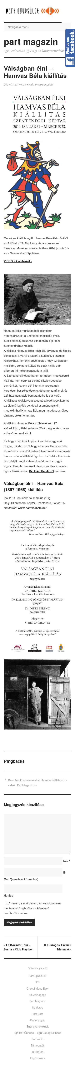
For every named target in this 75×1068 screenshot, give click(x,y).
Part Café (37, 1014)
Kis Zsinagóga (37, 995)
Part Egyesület (37, 976)
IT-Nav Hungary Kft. (38, 968)
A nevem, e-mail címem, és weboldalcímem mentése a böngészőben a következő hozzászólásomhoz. (33, 908)
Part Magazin (37, 1001)
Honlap (8, 895)
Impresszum (37, 1058)
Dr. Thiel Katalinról (41, 471)
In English (37, 1052)
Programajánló (44, 84)
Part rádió (37, 1039)
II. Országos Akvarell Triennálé (57, 947)
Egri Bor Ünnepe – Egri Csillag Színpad (37, 1033)
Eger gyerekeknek (38, 1026)
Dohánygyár (37, 1020)
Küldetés (37, 1007)
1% (37, 982)
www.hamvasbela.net (32, 508)
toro (23, 84)
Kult (30, 84)
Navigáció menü (18, 27)
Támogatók (37, 1045)
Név (66, 861)
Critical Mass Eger (38, 988)
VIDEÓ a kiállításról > (18, 261)
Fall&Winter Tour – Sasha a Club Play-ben (18, 947)
